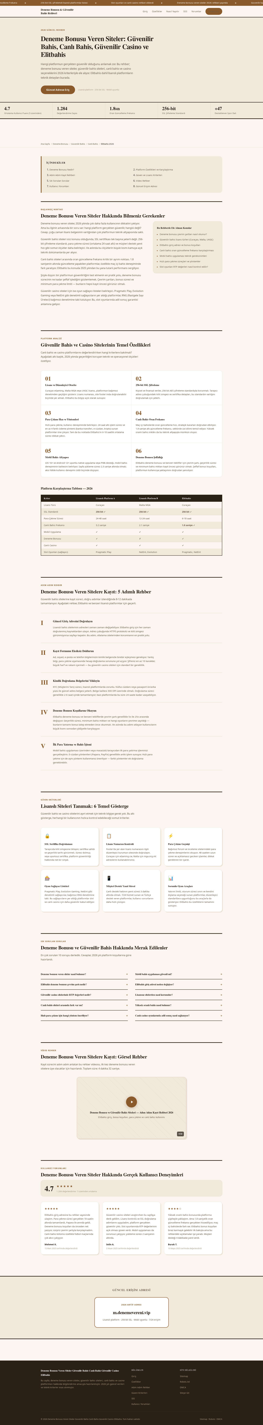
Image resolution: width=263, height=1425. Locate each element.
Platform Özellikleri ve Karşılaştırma (154, 169)
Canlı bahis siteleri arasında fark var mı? (84, 1005)
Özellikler (157, 11)
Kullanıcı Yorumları (59, 186)
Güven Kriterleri (139, 1392)
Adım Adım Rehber (141, 1387)
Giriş (145, 11)
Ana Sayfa (45, 143)
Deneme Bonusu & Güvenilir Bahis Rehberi (57, 11)
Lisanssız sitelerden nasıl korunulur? (178, 994)
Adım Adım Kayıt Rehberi (62, 175)
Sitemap (184, 1376)
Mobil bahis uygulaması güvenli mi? (178, 974)
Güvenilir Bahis (78, 143)
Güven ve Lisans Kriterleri (149, 175)
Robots (212, 1419)
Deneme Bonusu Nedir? (61, 169)
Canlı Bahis (93, 143)
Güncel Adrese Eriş (58, 89)
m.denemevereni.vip (131, 1312)
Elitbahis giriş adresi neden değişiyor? (178, 984)
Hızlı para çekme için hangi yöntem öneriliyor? (84, 1015)
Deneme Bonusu (60, 143)
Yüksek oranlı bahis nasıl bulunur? (178, 1005)
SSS (185, 11)
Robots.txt (185, 1381)
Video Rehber (143, 180)
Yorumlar (196, 11)
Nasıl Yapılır (172, 11)
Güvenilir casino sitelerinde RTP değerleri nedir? (84, 994)
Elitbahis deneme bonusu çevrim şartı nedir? (84, 984)
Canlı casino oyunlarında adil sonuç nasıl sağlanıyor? (178, 1015)
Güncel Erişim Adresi (146, 186)
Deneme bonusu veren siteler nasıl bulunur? (84, 974)
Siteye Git (214, 11)
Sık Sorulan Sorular (59, 180)
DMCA (183, 1387)
